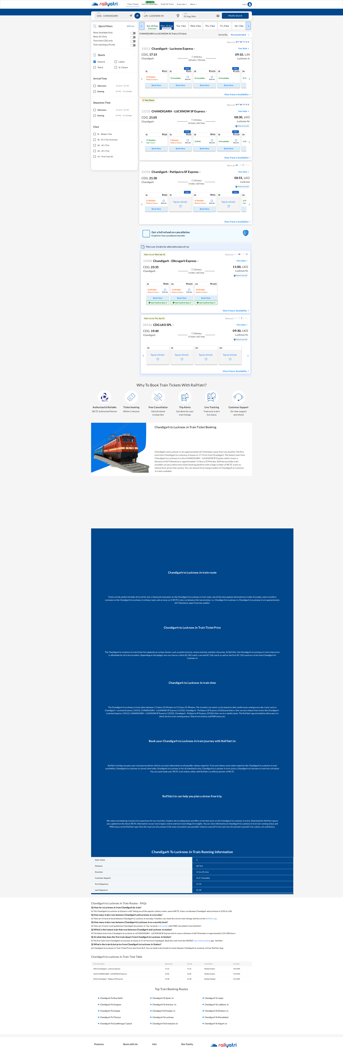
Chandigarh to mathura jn (216, 1011)
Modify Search (235, 15)
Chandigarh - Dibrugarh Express (170, 261)
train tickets (163, 926)
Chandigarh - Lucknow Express (167, 48)
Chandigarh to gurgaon (110, 1004)
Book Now (156, 85)
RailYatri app (211, 918)
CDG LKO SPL (157, 325)
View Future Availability (236, 94)
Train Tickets (133, 4)
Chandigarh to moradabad (216, 1017)
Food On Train (167, 4)
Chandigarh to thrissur (110, 1017)
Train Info (181, 4)
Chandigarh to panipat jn (163, 1011)
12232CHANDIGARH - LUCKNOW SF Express (110, 974)
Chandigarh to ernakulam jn (165, 1023)
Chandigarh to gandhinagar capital (116, 1023)
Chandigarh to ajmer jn (163, 998)
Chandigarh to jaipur (214, 998)
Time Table (242, 48)
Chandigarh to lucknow (163, 1017)
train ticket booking (202, 941)
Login (244, 4)
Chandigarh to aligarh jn (216, 1023)
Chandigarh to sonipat (110, 1011)
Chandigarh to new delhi (111, 998)
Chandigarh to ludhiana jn (217, 1004)
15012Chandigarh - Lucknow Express (106, 969)
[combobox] (114, 15)
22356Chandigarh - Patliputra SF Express (108, 979)
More (192, 4)
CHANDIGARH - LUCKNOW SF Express (173, 111)
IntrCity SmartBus (150, 4)
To (145, 13)
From (98, 13)
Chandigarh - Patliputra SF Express (170, 172)
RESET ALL (131, 26)
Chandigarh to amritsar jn (164, 1004)
